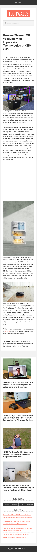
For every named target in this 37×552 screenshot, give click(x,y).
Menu (20, 2)
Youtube (7, 504)
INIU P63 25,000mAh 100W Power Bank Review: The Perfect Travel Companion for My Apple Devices (18, 417)
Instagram (30, 504)
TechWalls (18, 13)
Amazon (7, 331)
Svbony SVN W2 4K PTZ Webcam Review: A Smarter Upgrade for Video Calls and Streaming (18, 384)
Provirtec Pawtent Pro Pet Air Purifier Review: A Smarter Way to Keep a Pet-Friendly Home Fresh (18, 487)
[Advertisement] (18, 181)
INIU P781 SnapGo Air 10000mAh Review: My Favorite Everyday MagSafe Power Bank (18, 454)
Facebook (14, 504)
